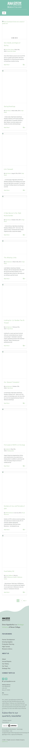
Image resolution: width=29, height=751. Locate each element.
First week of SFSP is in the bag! (14, 445)
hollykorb (7, 449)
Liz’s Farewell (8, 169)
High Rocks (8, 110)
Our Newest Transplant (11, 382)
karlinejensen (8, 261)
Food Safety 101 (9, 571)
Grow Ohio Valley (9, 49)
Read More (6, 64)
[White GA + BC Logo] (14, 2)
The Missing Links (10, 257)
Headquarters (10, 450)
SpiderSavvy (5, 741)
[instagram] (6, 679)
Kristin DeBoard (9, 575)
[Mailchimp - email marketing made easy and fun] (10, 725)
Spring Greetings (9, 106)
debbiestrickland (9, 512)
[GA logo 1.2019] (6, 618)
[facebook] (3, 679)
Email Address (6, 722)
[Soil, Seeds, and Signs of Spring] (14, 30)
